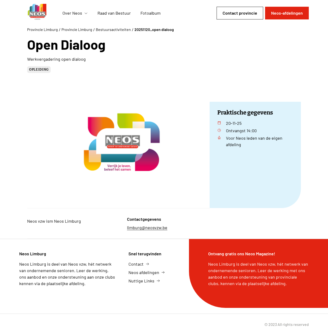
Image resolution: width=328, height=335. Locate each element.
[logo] (37, 13)
